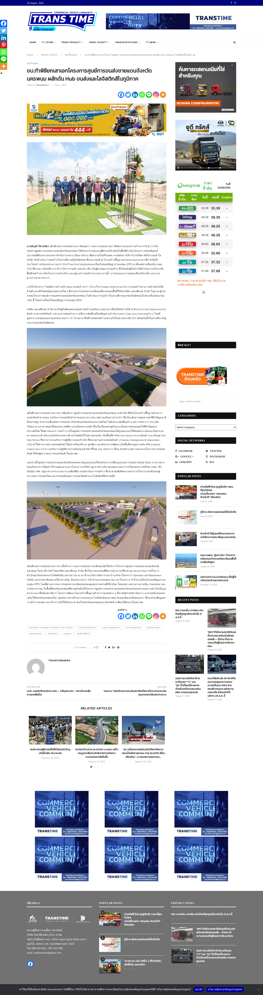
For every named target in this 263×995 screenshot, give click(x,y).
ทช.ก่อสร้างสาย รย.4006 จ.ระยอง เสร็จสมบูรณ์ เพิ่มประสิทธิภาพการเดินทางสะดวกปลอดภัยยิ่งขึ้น (96, 753)
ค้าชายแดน (52, 634)
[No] (258, 989)
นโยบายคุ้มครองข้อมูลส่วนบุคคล (225, 989)
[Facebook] (121, 95)
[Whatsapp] (142, 95)
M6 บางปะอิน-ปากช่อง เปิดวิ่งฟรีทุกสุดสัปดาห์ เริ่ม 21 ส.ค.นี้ (189, 614)
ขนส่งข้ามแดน (153, 627)
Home (33, 42)
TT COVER (47, 42)
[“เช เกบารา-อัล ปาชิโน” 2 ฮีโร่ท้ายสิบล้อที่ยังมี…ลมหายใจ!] (110, 966)
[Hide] (1, 73)
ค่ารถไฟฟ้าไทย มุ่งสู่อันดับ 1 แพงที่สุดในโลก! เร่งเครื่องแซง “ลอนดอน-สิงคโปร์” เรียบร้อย (216, 492)
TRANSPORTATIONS (126, 42)
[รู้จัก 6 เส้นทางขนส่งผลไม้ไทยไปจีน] (186, 517)
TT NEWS (151, 42)
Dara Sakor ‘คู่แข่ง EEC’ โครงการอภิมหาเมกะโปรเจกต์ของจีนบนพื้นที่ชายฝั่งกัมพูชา (218, 558)
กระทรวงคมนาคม (133, 627)
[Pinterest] (3, 44)
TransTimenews (87, 627)
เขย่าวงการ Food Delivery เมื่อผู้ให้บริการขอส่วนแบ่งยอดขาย (218, 578)
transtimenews (42, 85)
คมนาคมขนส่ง (35, 634)
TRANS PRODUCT (71, 42)
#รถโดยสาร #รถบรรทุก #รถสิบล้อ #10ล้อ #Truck (51, 627)
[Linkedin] (135, 95)
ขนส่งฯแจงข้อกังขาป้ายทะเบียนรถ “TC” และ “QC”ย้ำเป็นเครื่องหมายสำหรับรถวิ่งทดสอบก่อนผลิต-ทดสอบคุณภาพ (188, 685)
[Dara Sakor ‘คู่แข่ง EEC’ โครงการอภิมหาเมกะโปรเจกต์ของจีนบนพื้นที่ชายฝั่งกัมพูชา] (186, 560)
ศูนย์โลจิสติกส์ (83, 634)
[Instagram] (156, 95)
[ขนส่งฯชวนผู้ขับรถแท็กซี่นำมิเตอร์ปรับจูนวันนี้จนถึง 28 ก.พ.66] (50, 730)
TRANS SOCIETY (98, 42)
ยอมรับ (198, 989)
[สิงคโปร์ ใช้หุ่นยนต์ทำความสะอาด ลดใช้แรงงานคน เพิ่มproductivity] (186, 539)
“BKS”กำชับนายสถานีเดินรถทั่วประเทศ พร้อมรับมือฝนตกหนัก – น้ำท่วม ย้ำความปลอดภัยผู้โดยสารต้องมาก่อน (222, 639)
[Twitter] (128, 95)
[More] (163, 95)
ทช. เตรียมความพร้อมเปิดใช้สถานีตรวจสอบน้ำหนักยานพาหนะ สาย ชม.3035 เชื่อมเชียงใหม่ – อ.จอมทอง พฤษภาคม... (143, 753)
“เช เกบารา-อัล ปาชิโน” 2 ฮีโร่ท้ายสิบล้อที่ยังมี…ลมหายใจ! (142, 962)
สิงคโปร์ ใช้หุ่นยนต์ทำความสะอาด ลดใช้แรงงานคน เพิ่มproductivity (218, 535)
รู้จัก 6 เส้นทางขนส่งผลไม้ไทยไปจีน (218, 512)
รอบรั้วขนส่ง (71, 54)
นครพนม (67, 634)
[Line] (149, 95)
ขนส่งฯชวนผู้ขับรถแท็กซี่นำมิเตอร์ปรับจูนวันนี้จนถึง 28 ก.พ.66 (50, 751)
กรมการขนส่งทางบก (111, 627)
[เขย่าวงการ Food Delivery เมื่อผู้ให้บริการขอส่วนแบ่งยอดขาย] (186, 582)
